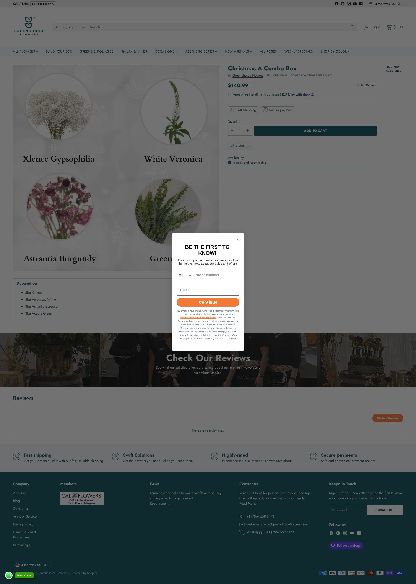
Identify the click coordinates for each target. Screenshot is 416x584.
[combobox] (184, 275)
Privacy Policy (207, 338)
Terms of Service (227, 338)
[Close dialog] (238, 239)
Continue (208, 302)
